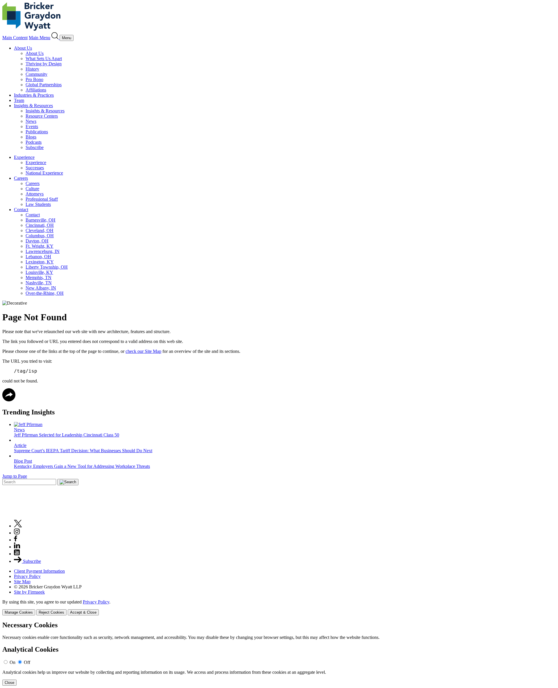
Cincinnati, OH (40, 225)
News (31, 121)
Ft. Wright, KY (39, 246)
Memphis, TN (38, 277)
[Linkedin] (17, 546)
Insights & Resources (33, 105)
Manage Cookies (19, 612)
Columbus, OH (40, 235)
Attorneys (35, 193)
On (12, 662)
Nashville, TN (39, 282)
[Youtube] (17, 553)
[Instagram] (17, 532)
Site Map (22, 581)
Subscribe (35, 147)
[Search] (55, 37)
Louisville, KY (39, 272)
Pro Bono (34, 79)
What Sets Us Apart (44, 58)
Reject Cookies (51, 612)
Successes (35, 167)
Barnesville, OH (41, 220)
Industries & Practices (34, 95)
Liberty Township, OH (47, 267)
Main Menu (39, 37)
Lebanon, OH (38, 256)
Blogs (31, 136)
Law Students (38, 204)
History (32, 69)
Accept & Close (83, 612)
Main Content (15, 37)
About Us (23, 48)
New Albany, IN (41, 287)
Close (9, 682)
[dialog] (279, 607)
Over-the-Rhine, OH (45, 293)
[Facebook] (15, 539)
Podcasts (34, 142)
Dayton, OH (37, 240)
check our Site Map (143, 351)
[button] (8, 399)
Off (27, 662)
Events (32, 126)
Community (36, 74)
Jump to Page (14, 476)
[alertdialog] (279, 653)
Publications (37, 131)
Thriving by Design (44, 63)
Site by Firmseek (29, 592)
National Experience (44, 172)
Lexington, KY (40, 261)
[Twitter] (18, 525)
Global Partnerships (44, 84)
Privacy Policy (27, 576)
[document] (279, 653)
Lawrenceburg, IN (43, 251)
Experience (24, 157)
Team (19, 100)
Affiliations (36, 89)
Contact (21, 209)
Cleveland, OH (39, 230)
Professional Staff (42, 199)
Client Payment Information (39, 571)
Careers (21, 178)
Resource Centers (42, 116)
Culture (32, 188)
